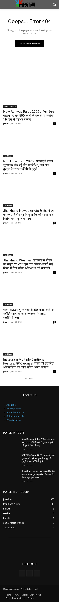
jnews (5, 123)
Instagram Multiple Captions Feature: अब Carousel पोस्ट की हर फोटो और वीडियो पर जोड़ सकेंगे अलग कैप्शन (28, 363)
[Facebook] (22, 573)
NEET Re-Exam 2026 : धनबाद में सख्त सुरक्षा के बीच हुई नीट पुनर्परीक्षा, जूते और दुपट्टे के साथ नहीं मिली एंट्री (28, 165)
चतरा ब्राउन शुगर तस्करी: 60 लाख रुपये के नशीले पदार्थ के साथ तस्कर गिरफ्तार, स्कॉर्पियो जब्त (28, 314)
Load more (29, 378)
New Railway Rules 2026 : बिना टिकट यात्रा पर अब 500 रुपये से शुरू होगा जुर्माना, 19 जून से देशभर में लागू (29, 115)
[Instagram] (29, 573)
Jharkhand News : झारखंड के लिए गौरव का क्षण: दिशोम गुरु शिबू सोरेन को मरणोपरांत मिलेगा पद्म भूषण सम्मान (28, 214)
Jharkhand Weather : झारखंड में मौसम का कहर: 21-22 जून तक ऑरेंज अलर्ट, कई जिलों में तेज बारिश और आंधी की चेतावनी (28, 264)
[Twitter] (37, 573)
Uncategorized (10, 106)
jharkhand (8, 156)
